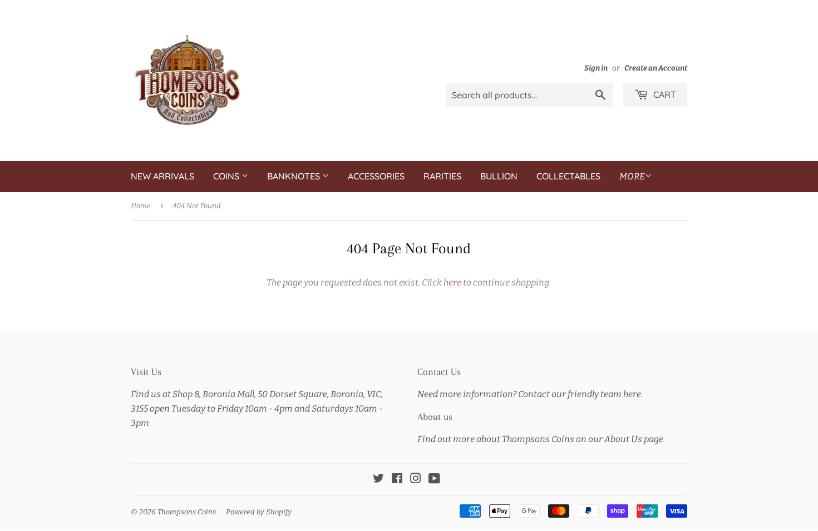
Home (141, 206)
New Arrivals (162, 176)
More (632, 176)
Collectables (568, 176)
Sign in (596, 68)
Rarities (442, 176)
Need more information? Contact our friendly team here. (530, 394)
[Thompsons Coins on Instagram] (415, 479)
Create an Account (655, 68)
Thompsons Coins (186, 512)
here (452, 282)
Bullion (499, 176)
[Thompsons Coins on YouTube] (434, 479)
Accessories (376, 176)
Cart (663, 94)
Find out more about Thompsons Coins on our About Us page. (541, 439)
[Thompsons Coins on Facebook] (397, 479)
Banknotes (294, 176)
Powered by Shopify (259, 512)
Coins (227, 176)
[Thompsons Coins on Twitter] (378, 479)
